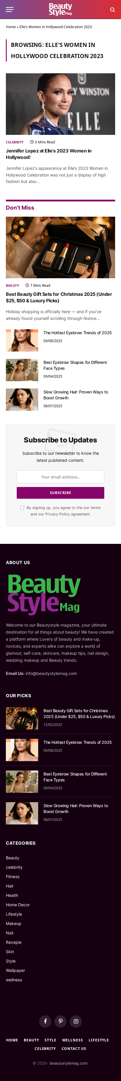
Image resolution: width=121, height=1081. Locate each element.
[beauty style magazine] (60, 9)
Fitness (12, 876)
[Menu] (10, 9)
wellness (14, 979)
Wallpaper (15, 970)
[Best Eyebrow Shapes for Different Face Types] (22, 370)
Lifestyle (14, 914)
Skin (10, 951)
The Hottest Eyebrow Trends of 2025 (77, 332)
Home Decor (18, 904)
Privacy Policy (57, 514)
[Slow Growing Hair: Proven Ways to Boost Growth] (22, 399)
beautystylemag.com (68, 1063)
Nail (9, 932)
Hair (10, 885)
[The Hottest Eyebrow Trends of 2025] (22, 340)
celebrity (14, 867)
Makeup (13, 923)
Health (12, 895)
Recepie (13, 942)
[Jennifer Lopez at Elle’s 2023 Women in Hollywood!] (60, 104)
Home (11, 26)
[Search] (112, 9)
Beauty (12, 857)
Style (11, 960)
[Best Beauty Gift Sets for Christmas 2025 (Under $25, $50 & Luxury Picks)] (60, 247)
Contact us (74, 1048)
